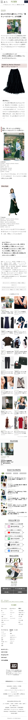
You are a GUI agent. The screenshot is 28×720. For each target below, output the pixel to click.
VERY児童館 (21, 610)
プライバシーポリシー (19, 690)
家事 (2, 639)
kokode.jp (6, 711)
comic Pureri (7, 709)
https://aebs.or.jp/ (16, 674)
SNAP (2, 622)
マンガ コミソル (14, 709)
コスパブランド (4, 618)
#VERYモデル (14, 282)
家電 (2, 645)
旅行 (2, 637)
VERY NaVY (4, 657)
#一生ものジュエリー (8, 4)
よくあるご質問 (15, 693)
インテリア (3, 633)
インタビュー (12, 635)
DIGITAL (15, 686)
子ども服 (20, 616)
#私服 (19, 282)
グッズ (20, 618)
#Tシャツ (14, 4)
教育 (19, 622)
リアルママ (21, 624)
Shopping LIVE (4, 654)
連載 (11, 633)
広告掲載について (7, 693)
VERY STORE (4, 652)
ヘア (11, 614)
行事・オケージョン (5, 620)
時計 (2, 626)
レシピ (2, 632)
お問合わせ (22, 693)
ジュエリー (3, 614)
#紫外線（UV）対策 (20, 4)
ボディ (11, 616)
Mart (20, 703)
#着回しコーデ (23, 289)
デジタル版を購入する (20, 588)
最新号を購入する (7, 588)
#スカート (14, 285)
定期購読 (20, 592)
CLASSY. (7, 703)
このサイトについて (8, 690)
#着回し (23, 282)
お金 (2, 643)
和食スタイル (15, 705)
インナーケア (12, 618)
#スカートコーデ (5, 289)
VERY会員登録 (4, 660)
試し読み (7, 592)
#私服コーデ (12, 289)
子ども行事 (21, 620)
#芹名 (17, 289)
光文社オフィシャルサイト (14, 695)
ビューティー (13, 608)
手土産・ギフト (4, 641)
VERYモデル (12, 639)
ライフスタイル (4, 629)
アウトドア (3, 635)
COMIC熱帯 (20, 707)
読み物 (11, 643)
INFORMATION (14, 688)
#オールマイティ (6, 282)
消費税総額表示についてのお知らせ (14, 681)
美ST (24, 703)
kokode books (21, 711)
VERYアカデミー (13, 637)
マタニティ (3, 624)
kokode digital (14, 713)
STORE (19, 686)
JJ (3, 703)
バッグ (2, 612)
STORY (16, 703)
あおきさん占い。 (5, 649)
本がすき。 (21, 709)
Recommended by (21, 436)
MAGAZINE (9, 686)
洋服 (2, 616)
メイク (11, 610)
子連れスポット (22, 612)
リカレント (12, 641)
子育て (19, 608)
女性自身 (7, 707)
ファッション (3, 9)
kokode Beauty (13, 711)
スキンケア (12, 612)
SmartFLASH (13, 707)
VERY (12, 703)
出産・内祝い (21, 614)
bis (10, 705)
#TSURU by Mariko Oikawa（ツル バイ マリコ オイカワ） (14, 287)
